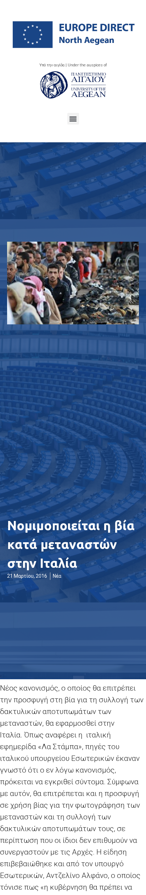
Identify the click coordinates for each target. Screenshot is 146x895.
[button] (73, 119)
